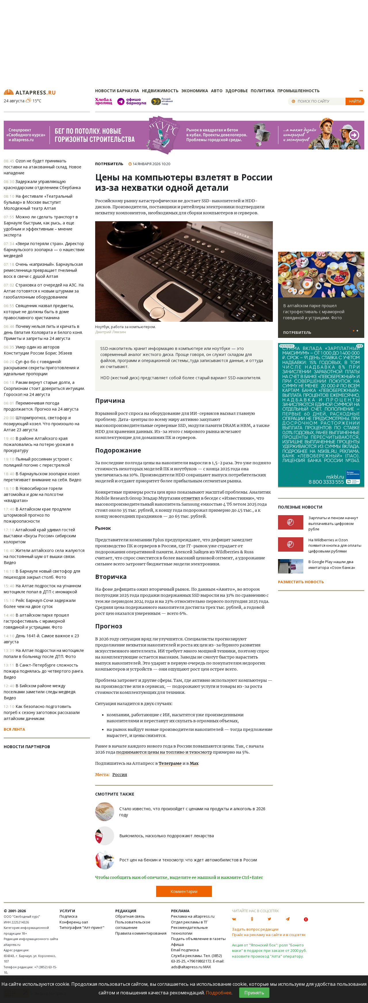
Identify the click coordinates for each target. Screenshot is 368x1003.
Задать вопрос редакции (255, 929)
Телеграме (170, 763)
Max (194, 763)
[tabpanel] (321, 297)
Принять (254, 992)
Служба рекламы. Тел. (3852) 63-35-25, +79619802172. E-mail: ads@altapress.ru (197, 961)
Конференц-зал (74, 922)
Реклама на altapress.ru (192, 916)
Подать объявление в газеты (198, 938)
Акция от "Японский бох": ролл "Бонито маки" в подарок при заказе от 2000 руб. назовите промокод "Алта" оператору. (269, 950)
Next (359, 275)
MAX (207, 966)
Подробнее (218, 992)
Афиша (177, 944)
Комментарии (184, 891)
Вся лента (14, 729)
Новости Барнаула (117, 90)
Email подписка (185, 949)
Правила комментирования (140, 933)
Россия (119, 774)
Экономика (194, 90)
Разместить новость (301, 581)
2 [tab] (357, 331)
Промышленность (298, 90)
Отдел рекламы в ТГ (189, 922)
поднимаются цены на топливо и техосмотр (164, 752)
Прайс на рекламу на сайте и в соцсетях (269, 934)
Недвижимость (160, 90)
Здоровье (236, 90)
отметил (190, 498)
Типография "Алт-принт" (82, 927)
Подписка (68, 916)
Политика (263, 90)
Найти (355, 101)
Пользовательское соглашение (132, 924)
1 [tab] (353, 331)
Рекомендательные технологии (189, 930)
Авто (217, 90)
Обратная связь (130, 916)
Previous (283, 275)
